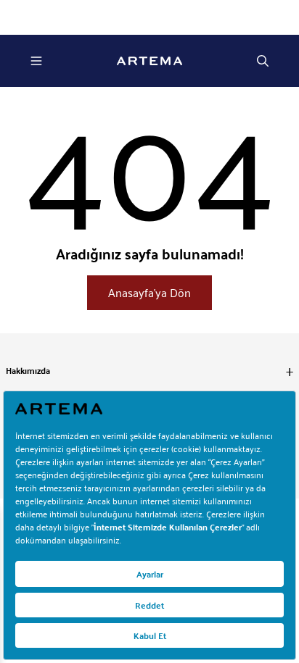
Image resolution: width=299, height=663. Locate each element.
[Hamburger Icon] (36, 61)
